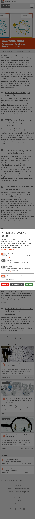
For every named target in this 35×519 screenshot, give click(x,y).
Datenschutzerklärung (8, 249)
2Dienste (8, 264)
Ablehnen (5, 284)
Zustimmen (29, 284)
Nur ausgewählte (16, 284)
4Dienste (8, 257)
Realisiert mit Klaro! (29, 288)
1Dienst (8, 272)
